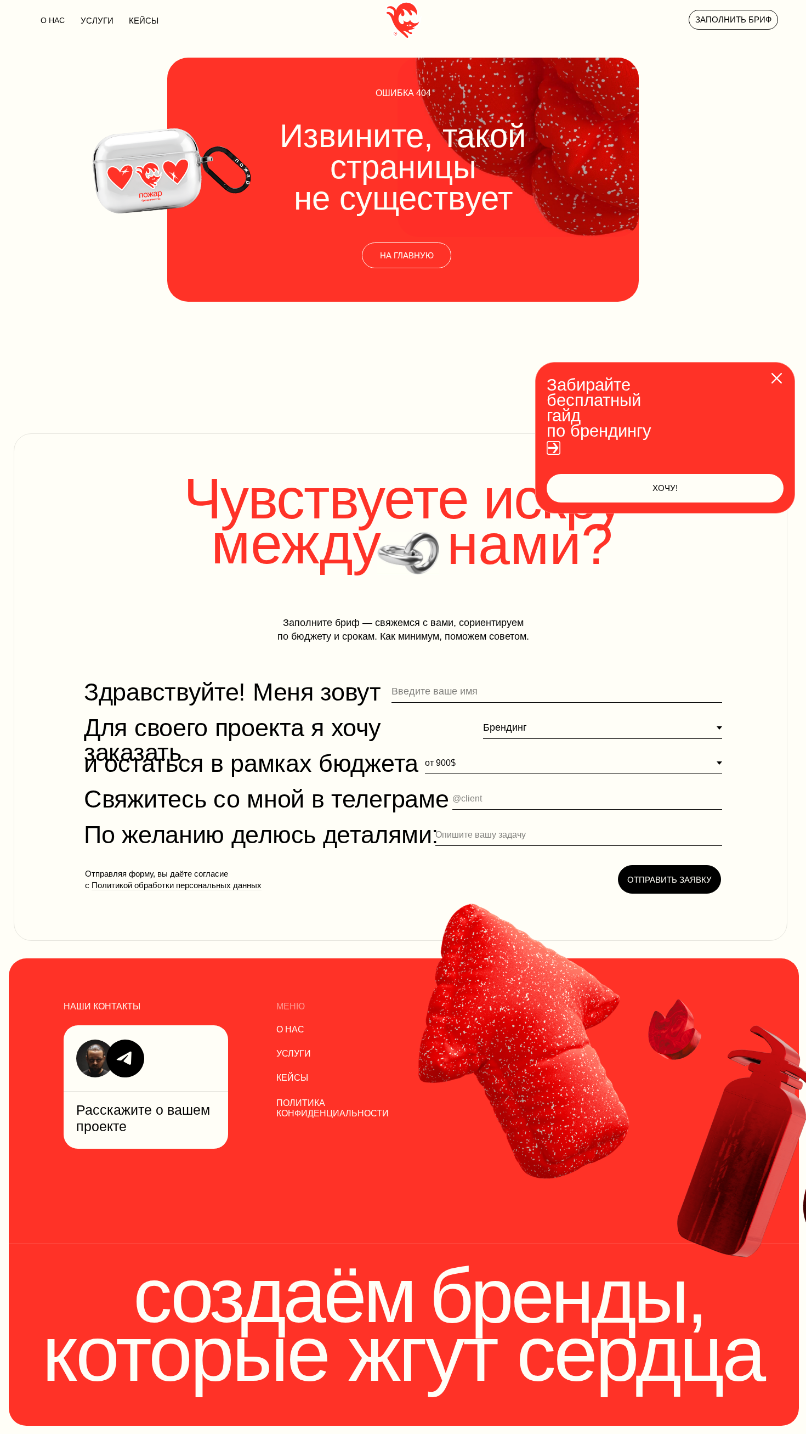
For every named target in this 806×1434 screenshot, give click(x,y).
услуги (97, 20)
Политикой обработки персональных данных (177, 885)
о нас (290, 1029)
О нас (53, 20)
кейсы (143, 20)
